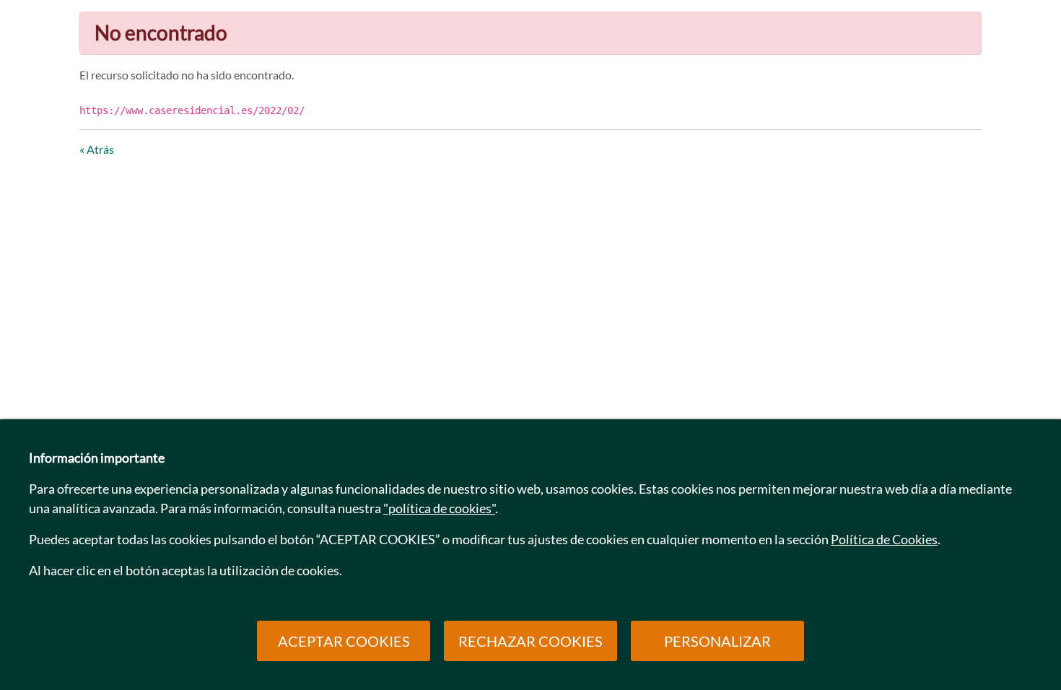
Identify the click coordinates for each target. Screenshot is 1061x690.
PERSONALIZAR (717, 641)
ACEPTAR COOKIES (344, 641)
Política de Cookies (884, 539)
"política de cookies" (439, 508)
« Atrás (96, 149)
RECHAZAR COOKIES (530, 641)
